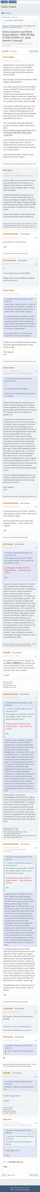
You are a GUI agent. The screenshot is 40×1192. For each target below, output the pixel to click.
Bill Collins (7, 170)
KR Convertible (9, 260)
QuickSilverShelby (10, 234)
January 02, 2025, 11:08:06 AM (11, 1040)
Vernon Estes (8, 57)
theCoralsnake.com (25, 1026)
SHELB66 (6, 652)
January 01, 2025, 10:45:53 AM (11, 293)
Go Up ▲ (27, 1187)
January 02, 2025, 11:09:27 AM (11, 1076)
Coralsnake (8, 1008)
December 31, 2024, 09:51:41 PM (12, 237)
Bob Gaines (8, 544)
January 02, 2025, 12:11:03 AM (11, 656)
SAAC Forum (8, 6)
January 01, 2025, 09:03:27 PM (11, 506)
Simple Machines (25, 1189)
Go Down (5, 51)
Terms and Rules (18, 1187)
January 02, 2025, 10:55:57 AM (11, 697)
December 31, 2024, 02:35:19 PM (12, 173)
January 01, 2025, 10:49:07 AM (11, 371)
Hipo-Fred (7, 1119)
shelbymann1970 (10, 694)
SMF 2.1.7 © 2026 (15, 1189)
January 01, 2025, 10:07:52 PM (11, 547)
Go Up (4, 1175)
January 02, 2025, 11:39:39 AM (11, 1123)
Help (11, 1187)
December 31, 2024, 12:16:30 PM (12, 60)
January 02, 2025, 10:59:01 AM (11, 1012)
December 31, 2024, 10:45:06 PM (12, 263)
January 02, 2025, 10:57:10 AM (11, 847)
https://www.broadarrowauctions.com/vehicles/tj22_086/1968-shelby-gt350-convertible (19, 132)
